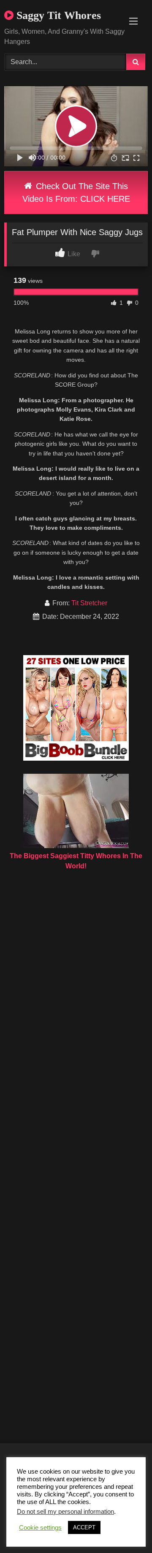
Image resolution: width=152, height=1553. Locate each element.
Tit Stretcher (89, 603)
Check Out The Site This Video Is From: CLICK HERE (76, 192)
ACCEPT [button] (84, 1527)
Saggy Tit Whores (57, 15)
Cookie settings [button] (40, 1527)
